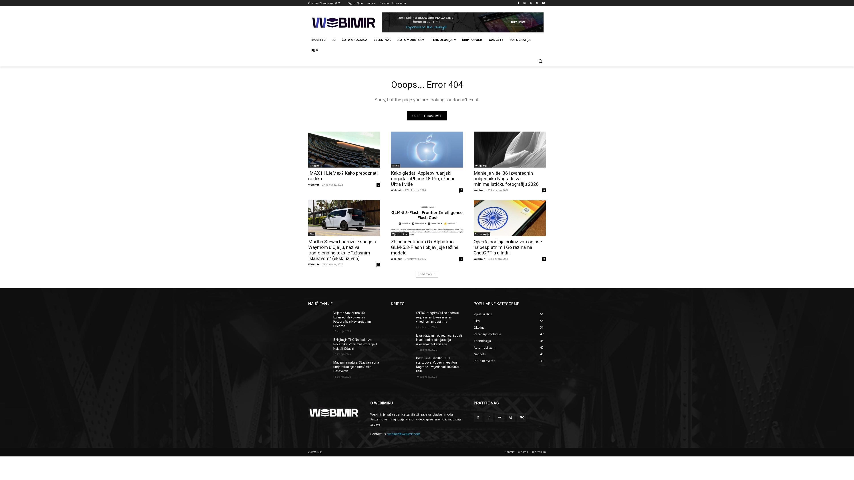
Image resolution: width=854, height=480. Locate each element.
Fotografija (481, 165)
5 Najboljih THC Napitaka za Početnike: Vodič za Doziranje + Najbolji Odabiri (355, 344)
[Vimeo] (537, 3)
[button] (540, 61)
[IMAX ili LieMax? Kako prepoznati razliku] (344, 150)
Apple (395, 165)
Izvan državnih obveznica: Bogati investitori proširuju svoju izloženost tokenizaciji (439, 340)
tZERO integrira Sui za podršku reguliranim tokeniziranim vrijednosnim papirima (437, 317)
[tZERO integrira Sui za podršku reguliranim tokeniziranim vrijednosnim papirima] (402, 318)
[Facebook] (518, 3)
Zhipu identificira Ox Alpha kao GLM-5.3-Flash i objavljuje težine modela (424, 247)
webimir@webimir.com (403, 434)
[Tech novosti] (343, 22)
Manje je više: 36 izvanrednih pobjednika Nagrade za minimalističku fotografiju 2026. (507, 178)
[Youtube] (543, 3)
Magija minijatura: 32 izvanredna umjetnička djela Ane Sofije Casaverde (356, 367)
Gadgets (314, 165)
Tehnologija (482, 234)
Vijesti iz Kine (399, 234)
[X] (531, 3)
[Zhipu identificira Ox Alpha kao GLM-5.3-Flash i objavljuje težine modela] (427, 218)
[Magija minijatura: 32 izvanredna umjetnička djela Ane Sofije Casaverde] (319, 368)
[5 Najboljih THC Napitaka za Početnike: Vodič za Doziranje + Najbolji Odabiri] (319, 345)
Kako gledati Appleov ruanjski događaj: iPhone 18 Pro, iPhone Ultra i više (423, 178)
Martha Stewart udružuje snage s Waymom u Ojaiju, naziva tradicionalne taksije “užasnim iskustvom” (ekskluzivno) (342, 250)
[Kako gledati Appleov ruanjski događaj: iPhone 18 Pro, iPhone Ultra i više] (427, 150)
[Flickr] (499, 417)
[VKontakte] (522, 417)
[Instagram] (524, 3)
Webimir (313, 184)
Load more (426, 274)
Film (312, 234)
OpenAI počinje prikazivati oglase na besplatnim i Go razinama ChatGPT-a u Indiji (508, 247)
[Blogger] (478, 417)
